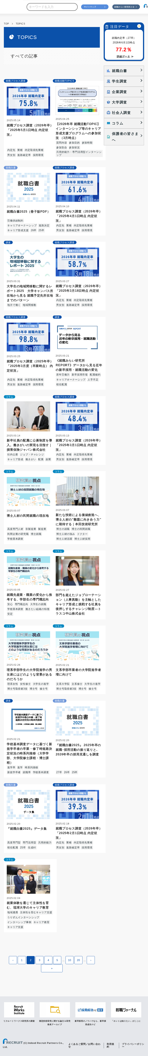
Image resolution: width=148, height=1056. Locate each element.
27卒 (59, 772)
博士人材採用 (82, 538)
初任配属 (61, 384)
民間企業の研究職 (18, 534)
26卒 (34, 230)
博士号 (34, 688)
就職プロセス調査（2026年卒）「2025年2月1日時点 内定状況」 (79, 833)
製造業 (42, 529)
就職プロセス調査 (16, 80)
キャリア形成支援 (18, 230)
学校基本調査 (15, 538)
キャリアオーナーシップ (22, 225)
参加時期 (87, 142)
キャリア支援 (15, 927)
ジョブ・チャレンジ (32, 454)
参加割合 (61, 147)
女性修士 (25, 683)
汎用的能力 (44, 842)
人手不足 (93, 379)
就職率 (27, 772)
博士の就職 (63, 529)
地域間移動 (29, 305)
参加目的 (74, 142)
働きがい (30, 459)
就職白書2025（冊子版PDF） (28, 211)
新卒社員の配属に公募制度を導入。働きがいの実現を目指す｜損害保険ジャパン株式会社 (29, 445)
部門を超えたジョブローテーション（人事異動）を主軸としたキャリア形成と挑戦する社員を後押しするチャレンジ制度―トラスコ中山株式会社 (78, 604)
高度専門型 (14, 842)
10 (69, 960)
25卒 (41, 230)
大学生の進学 (41, 683)
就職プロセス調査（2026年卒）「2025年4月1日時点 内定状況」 (79, 216)
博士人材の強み (65, 534)
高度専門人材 (15, 529)
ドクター (82, 534)
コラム (9, 397)
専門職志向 (21, 604)
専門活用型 (29, 842)
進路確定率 (24, 155)
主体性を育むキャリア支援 (36, 912)
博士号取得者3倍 (17, 688)
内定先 (11, 150)
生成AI (32, 847)
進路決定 (44, 225)
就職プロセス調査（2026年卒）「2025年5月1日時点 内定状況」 (30, 130)
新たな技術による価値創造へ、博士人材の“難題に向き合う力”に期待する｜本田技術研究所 (78, 519)
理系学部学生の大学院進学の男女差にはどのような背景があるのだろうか (29, 674)
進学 (20, 767)
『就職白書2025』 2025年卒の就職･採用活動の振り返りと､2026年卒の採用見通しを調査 (78, 749)
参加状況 (74, 147)
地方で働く (14, 305)
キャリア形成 (15, 459)
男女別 (11, 155)
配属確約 (95, 374)
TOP (6, 23)
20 (78, 960)
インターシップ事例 (19, 922)
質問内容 (61, 142)
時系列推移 (31, 767)
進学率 (11, 767)
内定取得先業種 (34, 150)
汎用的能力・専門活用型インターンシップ (79, 153)
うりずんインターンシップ (23, 917)
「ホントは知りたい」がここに (126, 1021)
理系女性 (12, 683)
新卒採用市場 (80, 374)
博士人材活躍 (64, 538)
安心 (10, 604)
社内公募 (12, 454)
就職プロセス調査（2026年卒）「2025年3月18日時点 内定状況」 (79, 290)
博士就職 (36, 534)
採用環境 (38, 155)
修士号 (44, 688)
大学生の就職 (38, 604)
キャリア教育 (42, 922)
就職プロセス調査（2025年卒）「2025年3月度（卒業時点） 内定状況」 (30, 366)
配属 (41, 459)
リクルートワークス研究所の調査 (19, 1021)
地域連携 (12, 912)
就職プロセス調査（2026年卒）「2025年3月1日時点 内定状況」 (79, 445)
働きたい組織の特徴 (37, 609)
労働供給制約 (15, 220)
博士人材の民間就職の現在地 (28, 515)
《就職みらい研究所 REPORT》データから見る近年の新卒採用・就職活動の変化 (79, 365)
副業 (48, 459)
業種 (20, 150)
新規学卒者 (14, 772)
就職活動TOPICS (64, 80)
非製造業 (30, 529)
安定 (10, 613)
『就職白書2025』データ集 (27, 828)
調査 (8, 242)
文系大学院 (63, 683)
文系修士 (77, 683)
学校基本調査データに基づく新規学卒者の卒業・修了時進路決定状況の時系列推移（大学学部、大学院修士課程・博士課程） (29, 753)
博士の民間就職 (81, 529)
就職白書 (11, 167)
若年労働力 (63, 374)
